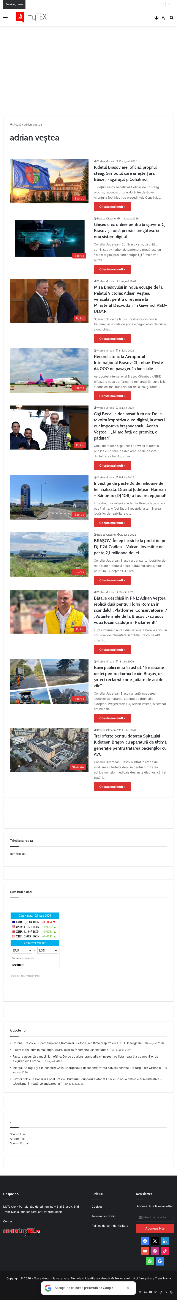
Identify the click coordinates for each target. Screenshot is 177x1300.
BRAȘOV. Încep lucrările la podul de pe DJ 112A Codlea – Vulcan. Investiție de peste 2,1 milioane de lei (130, 546)
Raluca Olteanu (106, 218)
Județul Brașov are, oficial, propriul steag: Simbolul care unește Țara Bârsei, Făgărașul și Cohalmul (125, 173)
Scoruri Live (18, 1134)
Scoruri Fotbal (19, 1143)
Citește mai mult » (112, 206)
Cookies (97, 1206)
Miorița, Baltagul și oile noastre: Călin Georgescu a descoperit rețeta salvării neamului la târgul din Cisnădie (87, 1067)
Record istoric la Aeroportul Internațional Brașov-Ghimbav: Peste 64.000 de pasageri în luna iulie (128, 362)
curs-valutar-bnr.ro (31, 976)
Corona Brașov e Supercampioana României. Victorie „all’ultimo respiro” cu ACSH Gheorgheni (77, 1043)
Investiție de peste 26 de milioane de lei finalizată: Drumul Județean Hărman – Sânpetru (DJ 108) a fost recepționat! (130, 489)
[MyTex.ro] (33, 17)
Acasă (17, 124)
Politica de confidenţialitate (110, 1225)
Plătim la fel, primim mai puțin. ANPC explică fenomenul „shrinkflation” (61, 1049)
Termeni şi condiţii (104, 1216)
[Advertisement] (88, 69)
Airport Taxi (17, 1138)
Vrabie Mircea (105, 161)
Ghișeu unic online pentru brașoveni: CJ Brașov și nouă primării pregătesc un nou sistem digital (130, 230)
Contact (8, 1221)
